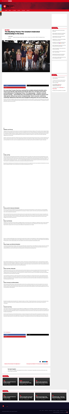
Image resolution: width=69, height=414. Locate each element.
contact (58, 84)
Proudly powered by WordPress (5, 411)
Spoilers (23, 10)
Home (6, 10)
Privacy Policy (62, 412)
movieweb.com (8, 332)
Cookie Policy (46, 410)
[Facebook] (1, 5)
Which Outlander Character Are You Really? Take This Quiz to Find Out (26, 397)
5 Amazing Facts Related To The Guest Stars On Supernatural (37, 363)
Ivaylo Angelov (11, 36)
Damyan (9, 384)
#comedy (14, 37)
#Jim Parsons (18, 37)
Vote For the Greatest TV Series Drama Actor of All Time (41, 382)
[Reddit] (1, 11)
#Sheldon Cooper (30, 37)
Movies (19, 10)
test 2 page (65, 412)
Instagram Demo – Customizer (63, 410)
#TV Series (9, 38)
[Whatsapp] (1, 8)
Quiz (20, 395)
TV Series (14, 10)
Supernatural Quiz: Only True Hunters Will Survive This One (42, 397)
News (10, 10)
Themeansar (15, 411)
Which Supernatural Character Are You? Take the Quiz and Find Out (25, 382)
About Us (43, 410)
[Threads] (1, 13)
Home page (58, 410)
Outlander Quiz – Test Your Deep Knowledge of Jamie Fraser (58, 397)
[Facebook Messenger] (1, 7)
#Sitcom (34, 37)
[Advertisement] (26, 21)
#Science (26, 37)
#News (23, 37)
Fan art (28, 10)
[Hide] (0, 16)
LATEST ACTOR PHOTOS (56, 412)
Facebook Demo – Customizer (52, 410)
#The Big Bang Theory (41, 37)
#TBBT (37, 37)
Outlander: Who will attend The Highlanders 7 (12, 363)
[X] (1, 15)
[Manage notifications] (67, 412)
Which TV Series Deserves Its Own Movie (9, 382)
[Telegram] (1, 10)
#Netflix (21, 37)
